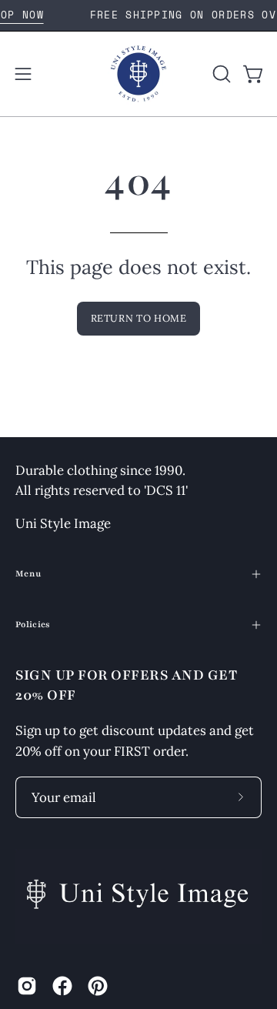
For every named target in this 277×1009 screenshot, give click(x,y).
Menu (28, 574)
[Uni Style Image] (138, 74)
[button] (220, 74)
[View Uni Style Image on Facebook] (62, 985)
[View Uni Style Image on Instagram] (26, 985)
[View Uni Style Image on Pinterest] (97, 985)
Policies (33, 624)
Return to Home (139, 318)
